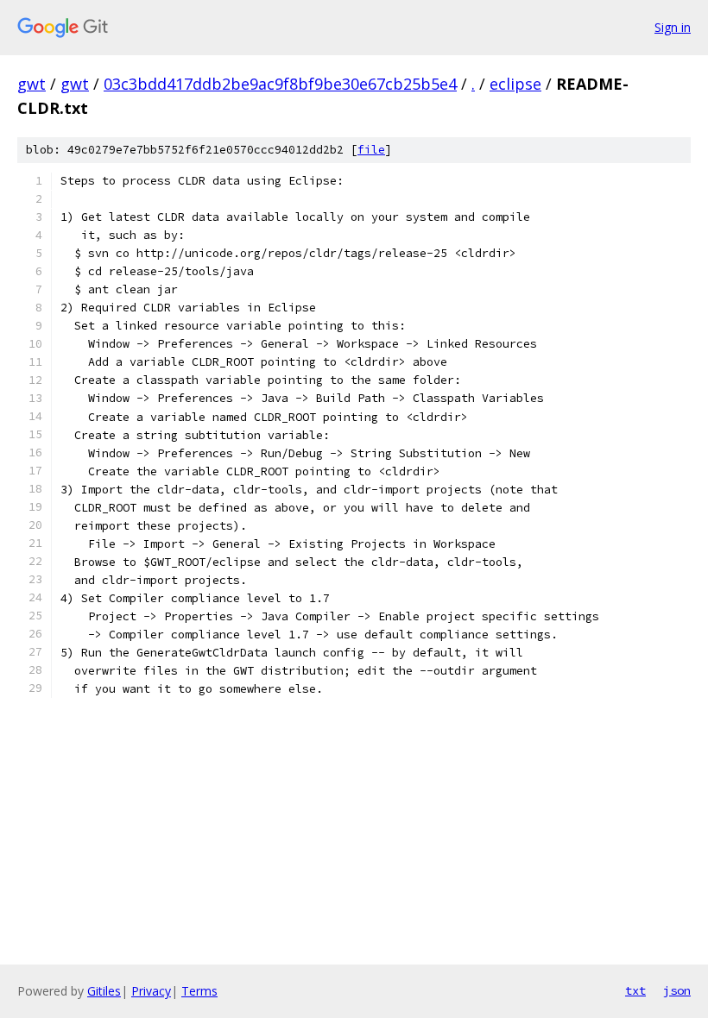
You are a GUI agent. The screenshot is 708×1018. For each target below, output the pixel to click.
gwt (31, 83)
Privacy (151, 991)
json (677, 990)
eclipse (515, 83)
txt (635, 990)
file (371, 149)
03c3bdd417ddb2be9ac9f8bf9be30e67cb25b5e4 (280, 83)
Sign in (672, 27)
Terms (199, 991)
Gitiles (104, 991)
